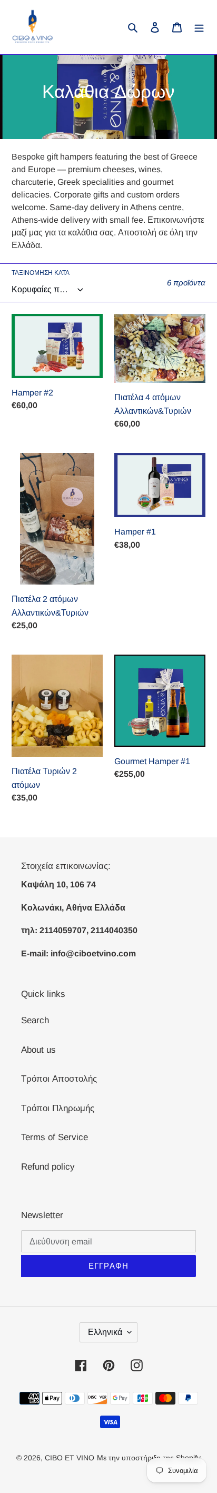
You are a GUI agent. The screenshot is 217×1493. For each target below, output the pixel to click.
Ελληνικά (105, 1332)
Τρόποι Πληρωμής (57, 1108)
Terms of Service (54, 1137)
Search (35, 1020)
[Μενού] (199, 27)
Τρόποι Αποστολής (59, 1079)
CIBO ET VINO (69, 1458)
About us (38, 1050)
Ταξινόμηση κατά (41, 272)
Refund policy (48, 1167)
